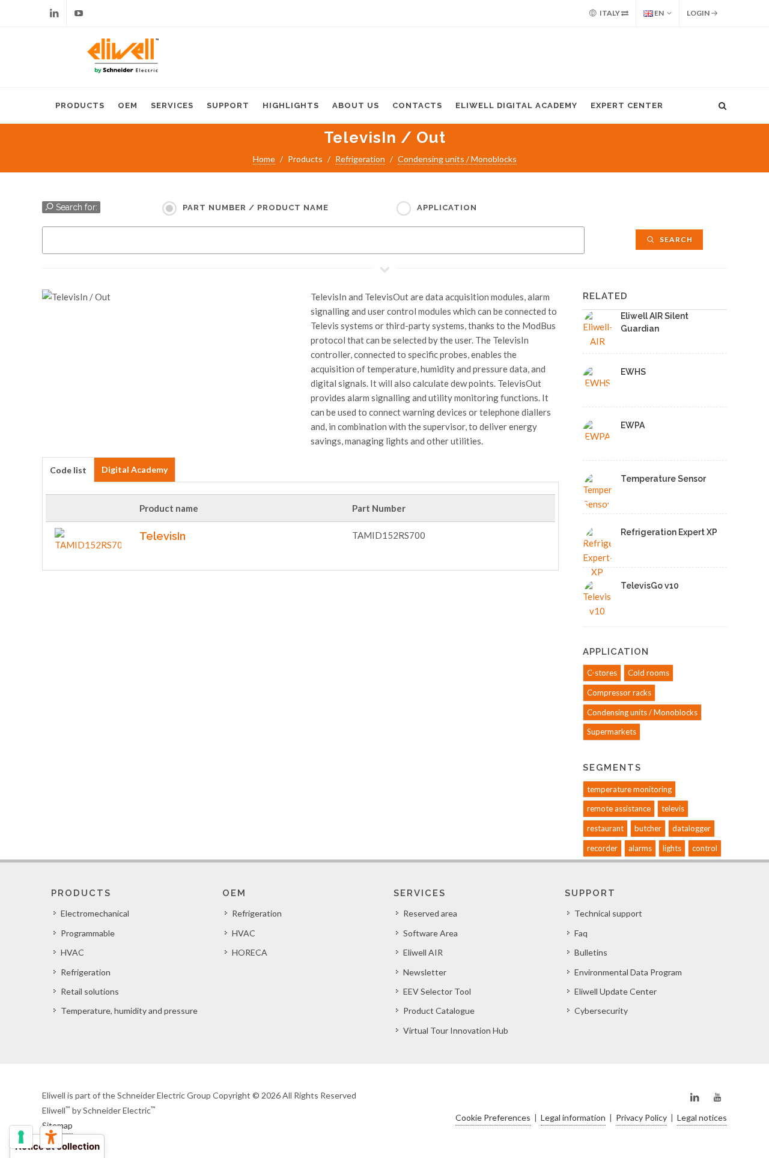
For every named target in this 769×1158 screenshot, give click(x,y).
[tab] (68, 469)
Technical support (608, 913)
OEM (128, 105)
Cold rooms (648, 673)
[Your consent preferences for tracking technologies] (21, 1137)
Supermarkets (611, 731)
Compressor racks (619, 692)
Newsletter (424, 972)
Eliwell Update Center (615, 991)
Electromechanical (95, 913)
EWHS (633, 372)
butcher (647, 828)
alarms (640, 848)
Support (228, 105)
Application (447, 207)
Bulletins (590, 952)
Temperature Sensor (663, 479)
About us (355, 105)
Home (264, 159)
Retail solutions (90, 991)
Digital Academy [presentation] (135, 469)
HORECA (249, 952)
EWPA (633, 425)
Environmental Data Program (628, 972)
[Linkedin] (54, 13)
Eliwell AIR (423, 952)
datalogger (691, 828)
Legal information (573, 1117)
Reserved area (430, 913)
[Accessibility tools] (51, 1137)
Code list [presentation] (68, 470)
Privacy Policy (641, 1117)
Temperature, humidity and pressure (129, 1010)
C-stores (602, 673)
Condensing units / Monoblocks (457, 159)
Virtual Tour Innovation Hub (455, 1030)
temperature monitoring (629, 789)
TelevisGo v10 (650, 585)
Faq (581, 933)
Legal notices (702, 1117)
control (704, 848)
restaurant (605, 828)
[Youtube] (79, 13)
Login (699, 12)
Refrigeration (360, 159)
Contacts (417, 105)
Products (80, 105)
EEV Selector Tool (437, 991)
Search (675, 239)
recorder (602, 848)
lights (672, 848)
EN (658, 12)
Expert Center (627, 105)
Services (172, 105)
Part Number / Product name (256, 207)
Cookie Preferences (492, 1117)
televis (672, 808)
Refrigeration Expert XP (669, 532)
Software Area (430, 933)
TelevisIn (162, 536)
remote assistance (619, 808)
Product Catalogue (439, 1010)
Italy (609, 12)
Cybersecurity (601, 1010)
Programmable (88, 933)
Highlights (291, 105)
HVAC (72, 952)
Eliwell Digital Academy (516, 105)
